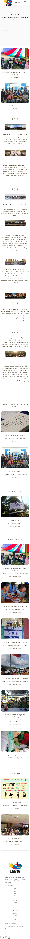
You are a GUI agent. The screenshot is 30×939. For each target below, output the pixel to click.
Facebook (15, 913)
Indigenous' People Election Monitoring (15, 606)
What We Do (15, 898)
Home (15, 891)
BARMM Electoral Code (15, 838)
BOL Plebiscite (15, 520)
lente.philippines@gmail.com (15, 930)
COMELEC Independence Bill (15, 802)
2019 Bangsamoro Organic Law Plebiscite (15, 755)
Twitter (15, 915)
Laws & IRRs (15, 900)
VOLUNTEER (18, 2)
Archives (15, 902)
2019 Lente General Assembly (15, 435)
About (15, 893)
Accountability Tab (15, 904)
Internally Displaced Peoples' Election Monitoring (15, 73)
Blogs (15, 895)
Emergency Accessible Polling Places (15, 642)
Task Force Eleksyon (15, 106)
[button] (25, 2)
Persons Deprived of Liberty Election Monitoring (15, 716)
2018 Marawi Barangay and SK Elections (15, 678)
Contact (15, 907)
